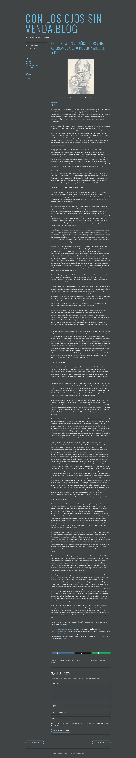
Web (53, 719)
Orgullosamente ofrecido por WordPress (60, 753)
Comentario (56, 684)
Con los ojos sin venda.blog (64, 23)
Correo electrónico (59, 712)
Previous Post (37, 742)
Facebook (29, 78)
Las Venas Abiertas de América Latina (84, 661)
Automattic (81, 753)
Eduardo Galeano (65, 661)
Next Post (104, 742)
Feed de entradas (31, 63)
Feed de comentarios (32, 65)
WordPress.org (31, 67)
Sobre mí (33, 3)
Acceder (29, 61)
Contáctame (41, 3)
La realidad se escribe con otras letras (65, 629)
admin (36, 45)
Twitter (29, 74)
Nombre (55, 706)
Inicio (27, 3)
